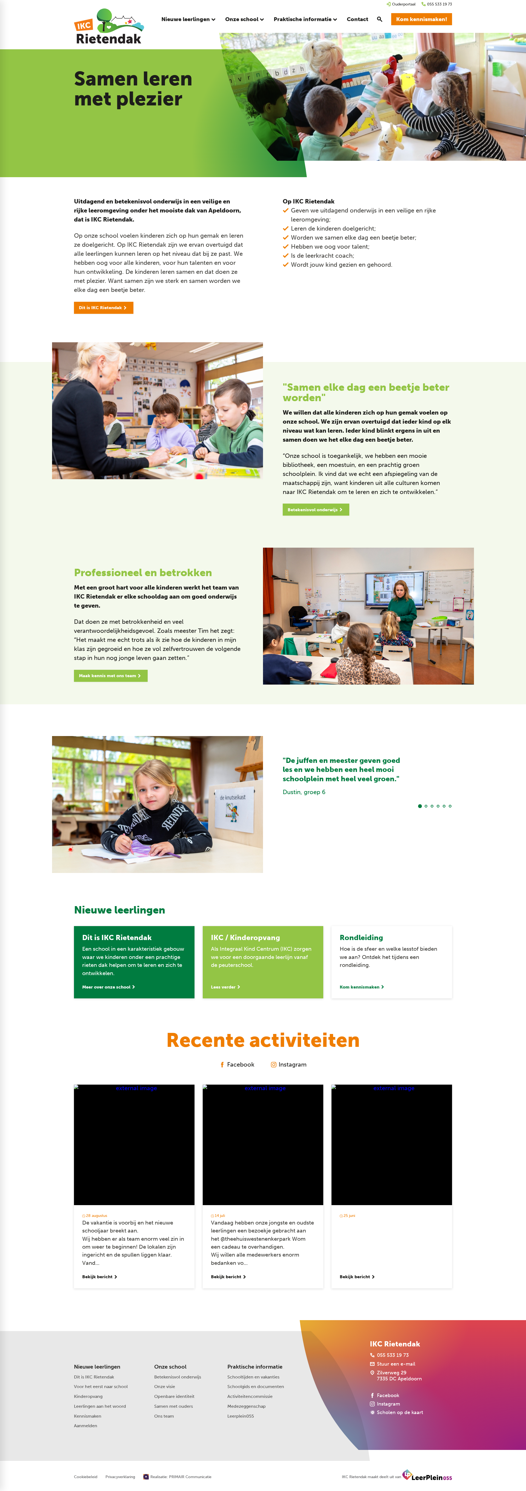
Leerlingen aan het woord (100, 1406)
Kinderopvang (88, 1396)
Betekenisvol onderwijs (177, 1377)
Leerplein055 (240, 1416)
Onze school (170, 1366)
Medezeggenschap (246, 1406)
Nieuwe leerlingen (97, 1366)
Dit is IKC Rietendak (94, 1377)
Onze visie (164, 1386)
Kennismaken (87, 1416)
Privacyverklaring (120, 1477)
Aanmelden (85, 1425)
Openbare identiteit (174, 1396)
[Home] (109, 26)
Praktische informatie (254, 1366)
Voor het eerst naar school (101, 1386)
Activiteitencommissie (250, 1396)
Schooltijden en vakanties (253, 1377)
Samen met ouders (173, 1406)
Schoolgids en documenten (255, 1386)
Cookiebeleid (85, 1477)
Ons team (164, 1416)
